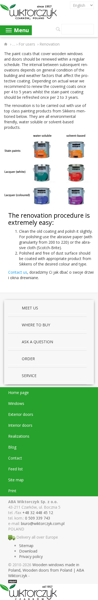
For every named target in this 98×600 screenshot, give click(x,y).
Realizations (18, 436)
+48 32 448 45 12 (37, 512)
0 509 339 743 (37, 518)
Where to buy (36, 324)
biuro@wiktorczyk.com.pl (43, 523)
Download (28, 551)
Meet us (30, 308)
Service (29, 375)
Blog (12, 447)
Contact (15, 458)
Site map (16, 479)
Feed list (15, 468)
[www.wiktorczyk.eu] (6, 44)
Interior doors (20, 425)
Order (28, 358)
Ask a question (37, 341)
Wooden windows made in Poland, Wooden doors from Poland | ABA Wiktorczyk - (46, 570)
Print (12, 490)
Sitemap (26, 545)
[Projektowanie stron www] (12, 581)
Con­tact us (17, 272)
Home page (18, 392)
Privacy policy (31, 556)
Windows (16, 403)
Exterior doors (20, 414)
